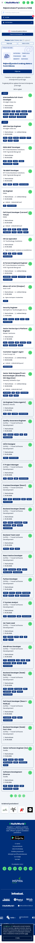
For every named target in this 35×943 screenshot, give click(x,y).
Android (10, 434)
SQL (9, 229)
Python (6, 114)
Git (30, 111)
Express (20, 525)
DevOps (22, 137)
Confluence (11, 616)
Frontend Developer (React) (14, 485)
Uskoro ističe (25, 43)
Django (19, 593)
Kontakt (17, 859)
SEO (11, 395)
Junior (5, 301)
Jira (5, 413)
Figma (5, 395)
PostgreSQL (18, 522)
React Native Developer (12, 555)
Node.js (10, 522)
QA (5, 205)
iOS (5, 434)
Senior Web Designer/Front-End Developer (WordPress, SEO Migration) (14, 375)
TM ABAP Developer (11, 170)
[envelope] (30, 868)
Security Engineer (10, 307)
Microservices (8, 762)
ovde (26, 934)
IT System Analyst (10, 602)
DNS (5, 140)
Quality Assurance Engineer (14, 421)
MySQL (6, 593)
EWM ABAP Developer (11, 147)
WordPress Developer (12, 646)
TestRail (14, 413)
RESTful (11, 595)
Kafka (15, 762)
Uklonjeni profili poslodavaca (17, 854)
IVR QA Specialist (10, 239)
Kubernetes (13, 345)
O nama (17, 844)
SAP (5, 161)
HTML (18, 111)
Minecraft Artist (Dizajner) (14, 286)
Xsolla (5, 750)
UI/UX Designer (9, 444)
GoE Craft (7, 288)
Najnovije (9, 43)
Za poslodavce (17, 846)
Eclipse (21, 161)
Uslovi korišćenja (17, 849)
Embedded (24, 392)
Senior (16, 140)
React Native (7, 572)
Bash (17, 319)
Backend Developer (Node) (14, 509)
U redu (17, 938)
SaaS (19, 229)
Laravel (25, 229)
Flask (17, 595)
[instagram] (10, 868)
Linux (5, 137)
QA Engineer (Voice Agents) (14, 402)
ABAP (9, 161)
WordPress (7, 392)
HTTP (28, 137)
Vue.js (20, 232)
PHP (5, 229)
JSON (11, 114)
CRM (17, 392)
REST (17, 114)
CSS (13, 111)
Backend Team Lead (11, 535)
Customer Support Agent (13, 352)
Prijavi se (17, 71)
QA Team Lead (9, 623)
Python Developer (10, 579)
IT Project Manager (11, 465)
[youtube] (15, 868)
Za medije (17, 857)
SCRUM (10, 478)
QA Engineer (8, 191)
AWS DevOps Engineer (12, 126)
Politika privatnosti (17, 851)
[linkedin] (20, 868)
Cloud (5, 117)
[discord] (25, 868)
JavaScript (7, 111)
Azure (10, 786)
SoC (27, 319)
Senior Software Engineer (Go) (15, 748)
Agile (16, 478)
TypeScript (24, 114)
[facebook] (4, 868)
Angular (24, 111)
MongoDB (12, 117)
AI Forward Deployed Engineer (15, 263)
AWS (10, 137)
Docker (16, 137)
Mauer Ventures (9, 333)
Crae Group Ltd (9, 354)
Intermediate (21, 117)
